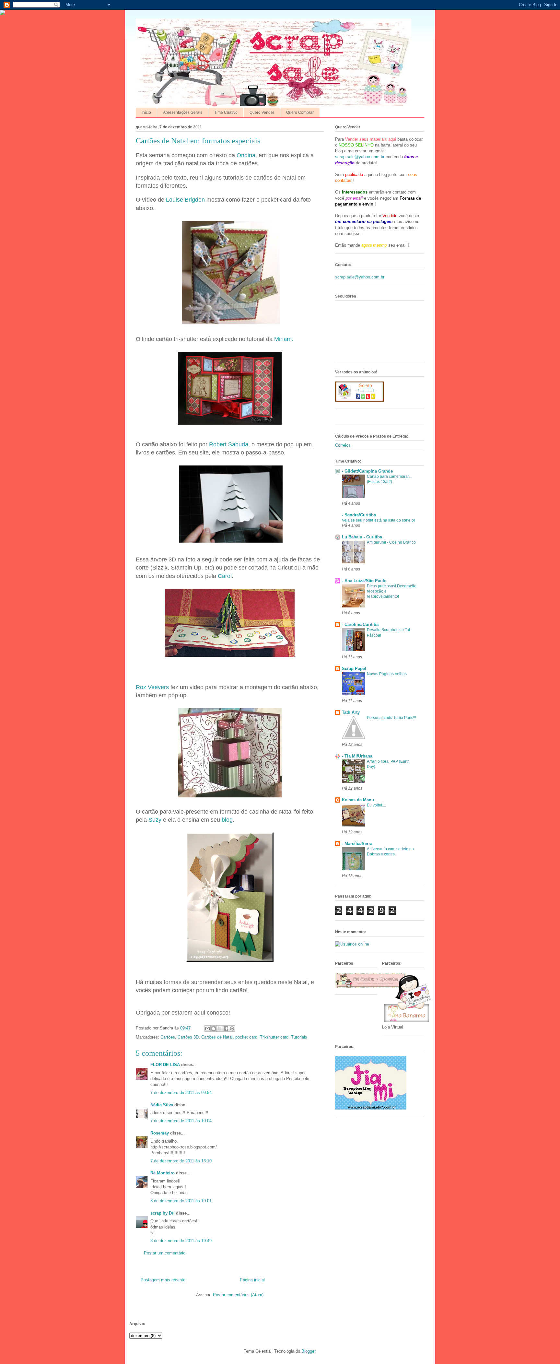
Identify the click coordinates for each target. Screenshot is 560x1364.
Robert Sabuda (228, 444)
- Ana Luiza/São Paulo (364, 580)
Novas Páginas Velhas (387, 674)
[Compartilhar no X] (219, 1028)
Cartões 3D (188, 1037)
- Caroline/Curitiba (360, 624)
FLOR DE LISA (165, 1064)
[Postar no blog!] (213, 1028)
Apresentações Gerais (182, 112)
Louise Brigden (185, 199)
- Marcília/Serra (357, 843)
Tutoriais (299, 1037)
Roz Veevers (152, 687)
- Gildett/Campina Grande (367, 471)
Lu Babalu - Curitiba (362, 537)
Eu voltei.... (376, 805)
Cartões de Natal (217, 1037)
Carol (225, 576)
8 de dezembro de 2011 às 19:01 (181, 1200)
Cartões (167, 1037)
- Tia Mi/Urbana (357, 756)
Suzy (154, 820)
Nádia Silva (161, 1104)
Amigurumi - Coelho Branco (391, 542)
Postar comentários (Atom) (238, 1294)
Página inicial (252, 1279)
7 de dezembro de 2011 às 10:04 (181, 1120)
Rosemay (159, 1133)
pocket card (246, 1037)
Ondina (246, 155)
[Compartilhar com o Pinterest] (232, 1028)
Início (146, 112)
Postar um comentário (164, 1253)
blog (227, 820)
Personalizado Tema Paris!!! (391, 717)
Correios (343, 445)
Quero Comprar (300, 112)
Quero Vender (262, 112)
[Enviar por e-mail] (207, 1028)
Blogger (308, 1351)
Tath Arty (351, 712)
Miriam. (283, 339)
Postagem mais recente (163, 1279)
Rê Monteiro (162, 1172)
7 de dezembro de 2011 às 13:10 (181, 1160)
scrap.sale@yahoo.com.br (359, 156)
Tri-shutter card (274, 1037)
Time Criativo (226, 112)
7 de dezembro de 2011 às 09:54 (181, 1092)
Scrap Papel (354, 668)
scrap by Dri (162, 1213)
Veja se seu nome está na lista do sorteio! (378, 520)
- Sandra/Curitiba (359, 514)
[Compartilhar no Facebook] (226, 1028)
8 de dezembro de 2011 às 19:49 (181, 1240)
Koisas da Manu (358, 799)
